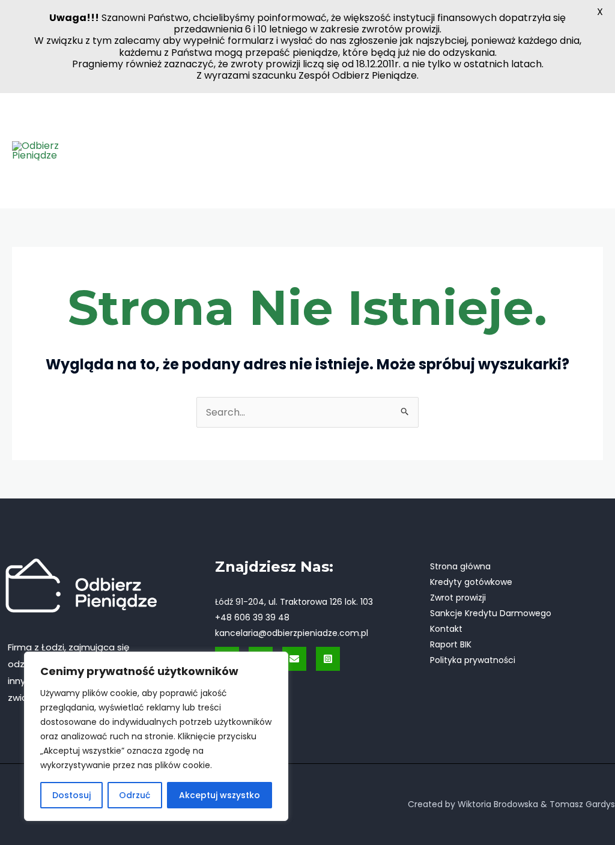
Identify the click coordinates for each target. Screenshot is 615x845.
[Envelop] (294, 659)
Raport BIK (450, 644)
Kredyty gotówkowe (471, 582)
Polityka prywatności (472, 660)
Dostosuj (71, 795)
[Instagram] (586, 160)
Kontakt (446, 629)
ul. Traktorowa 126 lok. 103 (320, 602)
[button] (165, 126)
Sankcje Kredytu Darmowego (490, 613)
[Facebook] (583, 142)
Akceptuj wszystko (219, 795)
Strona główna (460, 566)
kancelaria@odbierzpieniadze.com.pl (291, 633)
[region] (156, 736)
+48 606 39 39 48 (252, 617)
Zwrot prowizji (458, 598)
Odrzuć (134, 795)
